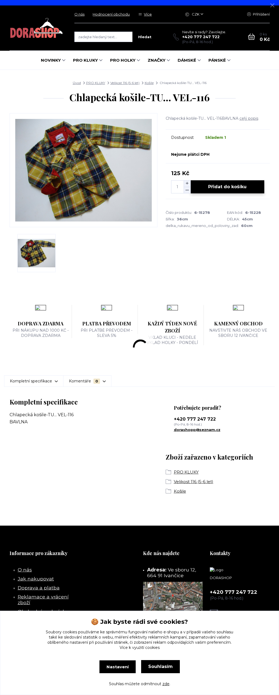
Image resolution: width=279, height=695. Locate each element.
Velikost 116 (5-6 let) (125, 83)
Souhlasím (160, 666)
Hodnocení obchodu (111, 14)
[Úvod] (37, 28)
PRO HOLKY (122, 60)
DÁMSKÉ (187, 60)
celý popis (248, 118)
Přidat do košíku (227, 186)
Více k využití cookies (140, 647)
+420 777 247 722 (201, 36)
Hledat (144, 37)
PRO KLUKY (85, 60)
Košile (149, 83)
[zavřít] (272, 5)
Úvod (77, 83)
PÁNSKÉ (217, 60)
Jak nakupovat (36, 579)
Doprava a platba (39, 588)
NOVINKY (51, 60)
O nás (79, 14)
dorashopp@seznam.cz (197, 429)
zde (165, 683)
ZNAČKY (156, 60)
